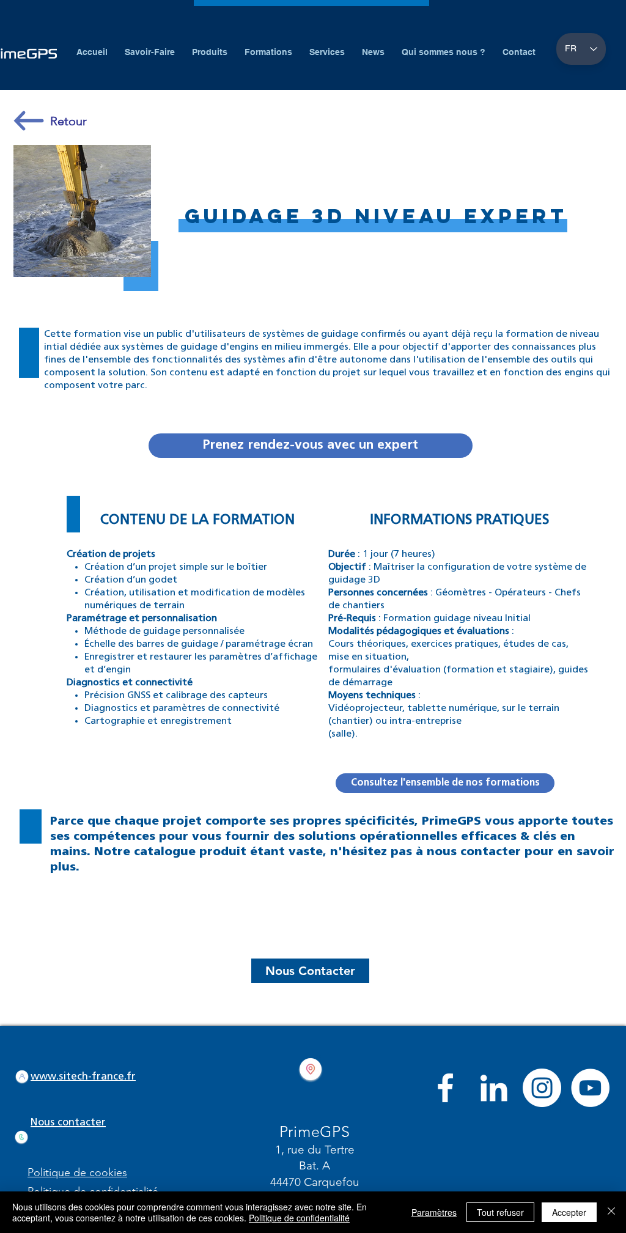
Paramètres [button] (434, 1212)
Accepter (569, 1212)
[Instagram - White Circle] (542, 1088)
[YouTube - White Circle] (590, 1088)
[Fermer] (611, 1212)
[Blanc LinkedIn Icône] (493, 1088)
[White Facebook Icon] (445, 1088)
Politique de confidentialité (299, 1218)
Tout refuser (500, 1212)
